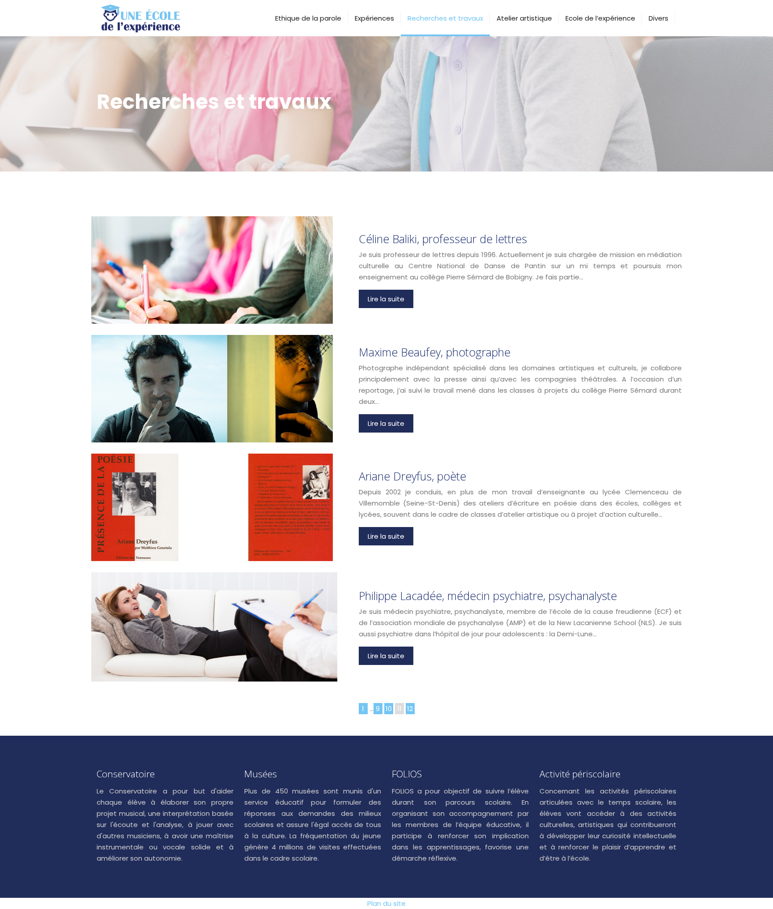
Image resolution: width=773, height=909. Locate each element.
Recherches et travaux (445, 18)
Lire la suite (386, 299)
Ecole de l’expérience (600, 18)
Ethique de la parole (308, 18)
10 (389, 708)
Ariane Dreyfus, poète (412, 476)
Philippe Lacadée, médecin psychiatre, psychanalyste (488, 595)
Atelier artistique (524, 18)
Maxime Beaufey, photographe (434, 352)
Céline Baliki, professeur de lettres (443, 238)
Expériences (374, 18)
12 (410, 708)
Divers (658, 18)
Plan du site (386, 903)
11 (399, 708)
